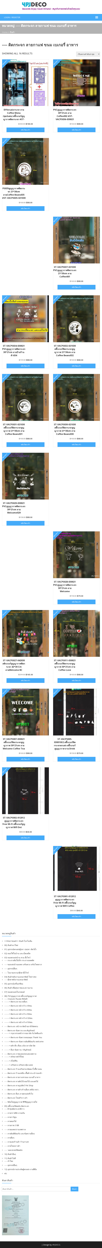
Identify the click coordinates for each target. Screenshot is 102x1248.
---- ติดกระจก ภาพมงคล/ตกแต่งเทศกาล (20, 1054)
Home (5, 32)
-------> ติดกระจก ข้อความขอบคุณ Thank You (23, 1037)
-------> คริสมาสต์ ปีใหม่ (14, 1056)
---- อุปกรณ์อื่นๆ (10, 968)
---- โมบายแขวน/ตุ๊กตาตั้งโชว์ (16, 972)
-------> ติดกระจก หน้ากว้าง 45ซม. (18, 1005)
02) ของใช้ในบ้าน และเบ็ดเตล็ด (17, 953)
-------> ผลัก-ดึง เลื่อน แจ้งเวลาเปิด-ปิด (19, 1045)
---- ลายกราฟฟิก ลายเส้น (14, 1113)
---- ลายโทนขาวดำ (12, 1146)
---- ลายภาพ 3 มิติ (11, 1125)
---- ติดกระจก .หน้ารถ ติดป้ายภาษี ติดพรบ (21, 1026)
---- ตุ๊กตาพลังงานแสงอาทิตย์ (16, 979)
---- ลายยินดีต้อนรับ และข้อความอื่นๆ (19, 1133)
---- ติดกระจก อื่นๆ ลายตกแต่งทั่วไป (18, 1093)
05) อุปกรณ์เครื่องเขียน (13, 983)
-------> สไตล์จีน (11, 1060)
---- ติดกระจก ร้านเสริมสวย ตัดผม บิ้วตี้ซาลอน (23, 1069)
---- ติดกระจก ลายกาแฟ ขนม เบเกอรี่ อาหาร (22, 1077)
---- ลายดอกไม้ (10, 1121)
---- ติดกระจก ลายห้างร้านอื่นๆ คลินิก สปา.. (21, 1089)
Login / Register (12, 17)
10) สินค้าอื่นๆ (10, 1154)
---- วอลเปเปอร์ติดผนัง (13, 1150)
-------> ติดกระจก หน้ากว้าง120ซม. (18, 1018)
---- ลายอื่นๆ (9, 1137)
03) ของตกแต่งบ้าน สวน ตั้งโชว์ (17, 957)
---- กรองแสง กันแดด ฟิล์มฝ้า (16, 999)
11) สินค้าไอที (10, 1158)
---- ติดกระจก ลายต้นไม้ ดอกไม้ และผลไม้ (21, 1081)
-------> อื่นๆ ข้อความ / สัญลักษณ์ (17, 1049)
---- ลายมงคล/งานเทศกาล (15, 1129)
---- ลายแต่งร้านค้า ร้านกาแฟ (16, 1142)
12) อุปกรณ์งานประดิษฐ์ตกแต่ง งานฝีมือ (20, 1169)
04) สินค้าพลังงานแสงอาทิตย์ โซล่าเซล (20, 977)
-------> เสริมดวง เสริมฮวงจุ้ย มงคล (18, 1065)
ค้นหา (74, 1189)
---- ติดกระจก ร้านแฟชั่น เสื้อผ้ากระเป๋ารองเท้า (23, 1073)
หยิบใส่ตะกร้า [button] (25, 130)
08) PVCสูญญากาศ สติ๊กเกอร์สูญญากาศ (20, 996)
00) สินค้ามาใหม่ (11, 945)
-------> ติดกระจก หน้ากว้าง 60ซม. (18, 1010)
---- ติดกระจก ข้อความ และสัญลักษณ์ (19, 1030)
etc (5, 1173)
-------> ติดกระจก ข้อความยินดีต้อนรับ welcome (24, 1041)
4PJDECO (56, 1244)
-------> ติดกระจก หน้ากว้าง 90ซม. (18, 1014)
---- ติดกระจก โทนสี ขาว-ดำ (15, 1098)
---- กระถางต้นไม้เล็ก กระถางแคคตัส (19, 960)
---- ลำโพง (8, 1161)
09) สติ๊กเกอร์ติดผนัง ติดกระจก (16, 1106)
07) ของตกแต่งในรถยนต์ (14, 992)
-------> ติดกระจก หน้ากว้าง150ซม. (18, 1022)
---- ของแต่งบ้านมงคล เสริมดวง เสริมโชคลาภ (23, 964)
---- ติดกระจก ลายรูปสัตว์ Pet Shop (18, 1085)
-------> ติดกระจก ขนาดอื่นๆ (15, 1001)
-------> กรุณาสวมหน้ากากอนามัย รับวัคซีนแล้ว (23, 1033)
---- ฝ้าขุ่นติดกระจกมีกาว (14, 1109)
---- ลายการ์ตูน (10, 1117)
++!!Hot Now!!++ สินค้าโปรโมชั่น (18, 941)
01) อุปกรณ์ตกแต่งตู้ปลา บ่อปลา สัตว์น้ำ (20, 949)
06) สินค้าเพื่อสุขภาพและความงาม (18, 988)
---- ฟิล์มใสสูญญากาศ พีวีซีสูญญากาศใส (20, 1102)
